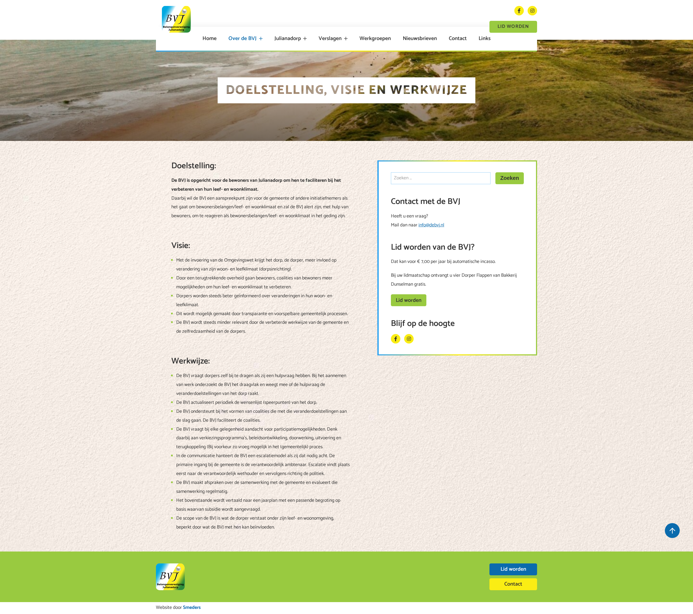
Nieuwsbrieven (420, 38)
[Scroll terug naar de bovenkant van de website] (672, 530)
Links (485, 38)
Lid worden (513, 27)
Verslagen (330, 38)
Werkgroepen (375, 38)
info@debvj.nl (431, 225)
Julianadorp (287, 38)
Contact (458, 38)
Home (209, 38)
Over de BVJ (242, 38)
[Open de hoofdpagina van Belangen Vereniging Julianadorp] (176, 19)
